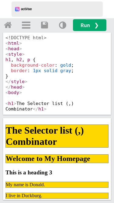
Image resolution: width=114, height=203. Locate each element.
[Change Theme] (63, 25)
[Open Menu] (26, 25)
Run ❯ (90, 25)
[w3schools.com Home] (8, 25)
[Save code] (44, 25)
